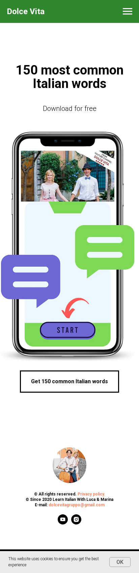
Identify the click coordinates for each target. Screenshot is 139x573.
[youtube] (63, 522)
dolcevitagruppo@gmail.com (77, 505)
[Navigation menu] (127, 11)
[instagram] (76, 522)
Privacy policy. (91, 494)
